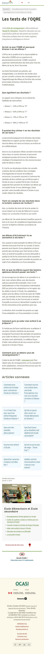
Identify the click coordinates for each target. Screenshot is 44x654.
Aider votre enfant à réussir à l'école (19, 528)
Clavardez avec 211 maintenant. (22, 560)
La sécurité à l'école (13, 535)
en (29, 2)
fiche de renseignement (15, 28)
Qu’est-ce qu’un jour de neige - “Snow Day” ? (32, 447)
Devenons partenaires (22, 639)
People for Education (10, 31)
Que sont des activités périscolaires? (9, 430)
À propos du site (22, 633)
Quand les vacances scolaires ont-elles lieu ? (11, 462)
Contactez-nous (22, 636)
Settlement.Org (22, 623)
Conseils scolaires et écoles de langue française (23, 525)
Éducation (6, 9)
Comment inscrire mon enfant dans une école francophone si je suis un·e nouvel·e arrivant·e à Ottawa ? (31, 393)
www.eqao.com (27, 360)
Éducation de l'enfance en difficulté (19, 531)
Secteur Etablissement (22, 626)
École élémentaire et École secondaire (24, 9)
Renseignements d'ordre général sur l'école (17, 12)
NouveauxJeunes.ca (22, 629)
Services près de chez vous (14, 545)
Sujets (22, 2)
